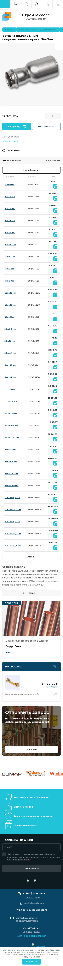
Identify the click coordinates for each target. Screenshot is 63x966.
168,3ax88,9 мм (12, 521)
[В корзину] (55, 694)
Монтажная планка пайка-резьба (22, 694)
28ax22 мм (10, 244)
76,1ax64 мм (11, 401)
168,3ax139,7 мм (13, 546)
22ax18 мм (10, 208)
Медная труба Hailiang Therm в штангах (26, 640)
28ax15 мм (10, 220)
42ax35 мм (10, 317)
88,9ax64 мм (11, 425)
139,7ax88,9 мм (12, 497)
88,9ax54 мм (11, 413)
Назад (31, 593)
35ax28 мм (10, 281)
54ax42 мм (10, 353)
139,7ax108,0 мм (13, 509)
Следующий (50, 160)
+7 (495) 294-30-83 (34, 893)
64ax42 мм (10, 365)
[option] (31, 74)
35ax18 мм (10, 257)
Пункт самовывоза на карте (31, 910)
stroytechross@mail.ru (26, 918)
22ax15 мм (10, 196)
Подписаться (31, 868)
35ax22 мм (10, 269)
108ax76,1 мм (11, 473)
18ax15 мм (10, 184)
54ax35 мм (10, 341)
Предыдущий (14, 160)
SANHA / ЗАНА (10, 141)
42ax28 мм (10, 305)
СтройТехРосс (36, 15)
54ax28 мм (10, 329)
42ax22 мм (10, 293)
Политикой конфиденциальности (40, 955)
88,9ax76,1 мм (12, 437)
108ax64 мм (11, 461)
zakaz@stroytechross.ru (27, 921)
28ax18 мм (10, 232)
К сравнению (59, 46)
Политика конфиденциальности (31, 936)
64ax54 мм (10, 377)
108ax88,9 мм (11, 485)
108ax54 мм (10, 449)
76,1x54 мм (10, 389)
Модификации (31, 170)
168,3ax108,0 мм (13, 533)
